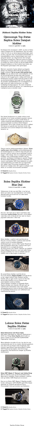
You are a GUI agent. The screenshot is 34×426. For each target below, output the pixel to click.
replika (23, 46)
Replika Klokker (13, 173)
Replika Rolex (12, 171)
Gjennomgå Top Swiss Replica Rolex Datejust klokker (17, 40)
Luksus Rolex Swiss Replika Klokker (17, 324)
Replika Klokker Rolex (24, 173)
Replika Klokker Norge (17, 12)
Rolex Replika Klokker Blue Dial (17, 183)
